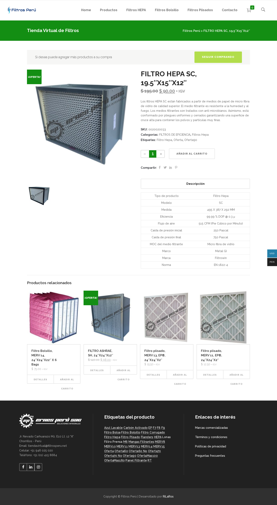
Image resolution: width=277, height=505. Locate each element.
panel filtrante (136, 460)
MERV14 (146, 446)
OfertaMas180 (114, 460)
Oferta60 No (138, 451)
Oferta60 (121, 451)
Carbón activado (135, 427)
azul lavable (113, 427)
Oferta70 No (113, 455)
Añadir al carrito (191, 153)
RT (150, 460)
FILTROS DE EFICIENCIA (174, 134)
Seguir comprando (218, 56)
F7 (154, 427)
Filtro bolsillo (130, 432)
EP (150, 427)
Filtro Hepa (164, 140)
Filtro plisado (130, 437)
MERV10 (110, 446)
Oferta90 (190, 140)
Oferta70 (154, 451)
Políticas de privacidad (210, 446)
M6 (125, 441)
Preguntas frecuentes (210, 455)
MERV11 (122, 446)
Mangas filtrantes (141, 441)
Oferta (178, 140)
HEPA (158, 437)
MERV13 (134, 446)
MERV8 (160, 441)
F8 (159, 427)
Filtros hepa (200, 134)
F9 (163, 427)
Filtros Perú (191, 31)
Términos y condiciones (211, 437)
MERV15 (159, 446)
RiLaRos (168, 496)
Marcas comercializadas (211, 427)
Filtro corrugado (153, 432)
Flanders (147, 437)
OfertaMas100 (147, 455)
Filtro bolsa (112, 432)
